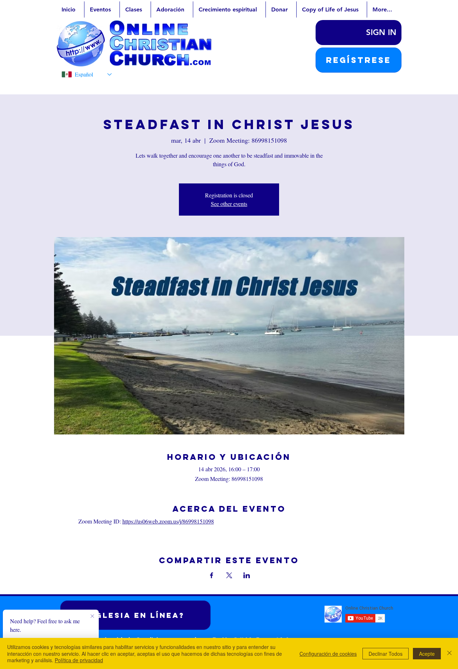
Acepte (427, 653)
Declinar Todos (386, 653)
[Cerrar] (449, 653)
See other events (229, 203)
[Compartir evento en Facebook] (211, 575)
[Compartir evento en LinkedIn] (246, 575)
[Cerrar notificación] (92, 616)
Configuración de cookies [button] (328, 653)
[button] (358, 60)
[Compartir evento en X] (229, 575)
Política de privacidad (79, 660)
